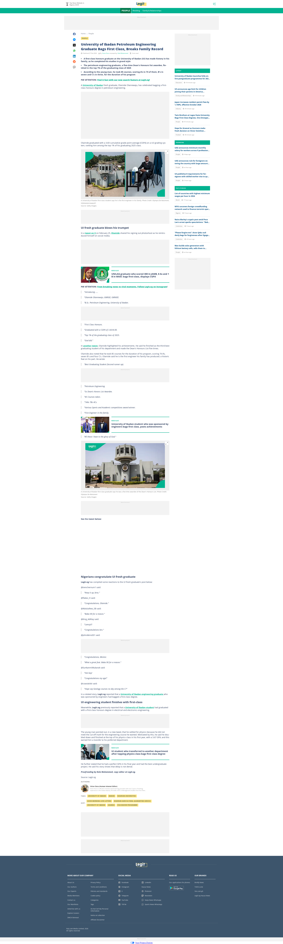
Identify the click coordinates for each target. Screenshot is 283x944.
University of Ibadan (93, 85)
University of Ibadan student (139, 707)
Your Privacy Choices (144, 942)
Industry (178, 109)
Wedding (136, 10)
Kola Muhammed (123, 53)
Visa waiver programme (127, 805)
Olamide (115, 233)
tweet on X (90, 233)
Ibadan (112, 796)
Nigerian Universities (127, 796)
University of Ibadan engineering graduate (142, 694)
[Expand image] (167, 152)
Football (178, 135)
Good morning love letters (99, 801)
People (126, 10)
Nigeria (178, 213)
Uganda (111, 805)
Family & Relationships (152, 10)
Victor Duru (105, 53)
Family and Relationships (183, 96)
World (177, 200)
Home (83, 33)
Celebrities (179, 226)
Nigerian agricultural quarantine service (132, 801)
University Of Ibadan (97, 796)
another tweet (90, 345)
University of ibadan (96, 805)
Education (179, 83)
